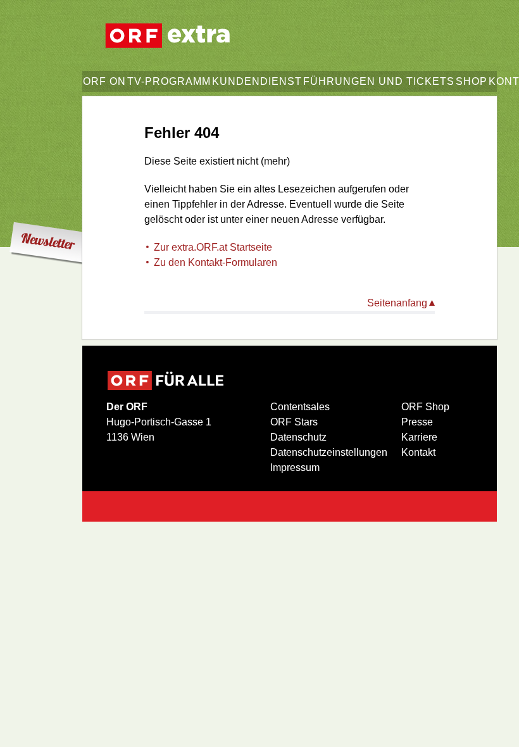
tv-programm (169, 81)
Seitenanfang (397, 303)
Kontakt (418, 452)
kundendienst (257, 81)
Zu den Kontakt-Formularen (215, 262)
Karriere (419, 437)
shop (471, 81)
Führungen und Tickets (378, 81)
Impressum (295, 467)
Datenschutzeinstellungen (328, 452)
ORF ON (104, 81)
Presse (417, 422)
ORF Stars (294, 422)
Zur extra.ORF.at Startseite (213, 247)
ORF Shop (425, 406)
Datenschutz (298, 437)
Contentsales (300, 406)
